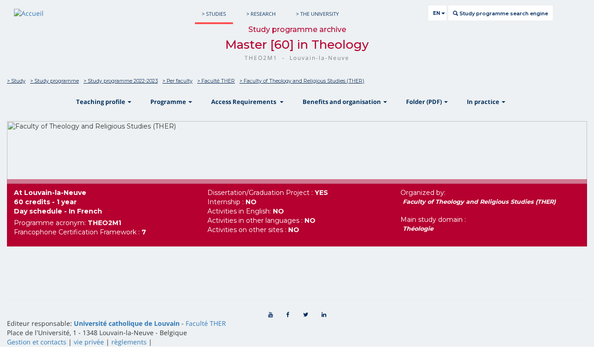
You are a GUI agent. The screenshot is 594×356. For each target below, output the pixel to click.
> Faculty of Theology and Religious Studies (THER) (301, 81)
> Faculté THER (216, 81)
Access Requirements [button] (245, 101)
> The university (317, 13)
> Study (16, 81)
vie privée (89, 341)
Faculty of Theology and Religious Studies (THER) (479, 201)
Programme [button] (168, 101)
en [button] (437, 13)
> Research (261, 13)
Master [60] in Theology (297, 44)
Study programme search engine (503, 13)
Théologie (418, 228)
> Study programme (54, 81)
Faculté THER (206, 323)
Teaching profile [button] (101, 101)
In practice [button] (484, 101)
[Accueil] (29, 13)
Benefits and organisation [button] (342, 101)
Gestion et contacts (36, 341)
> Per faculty (177, 81)
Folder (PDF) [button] (424, 101)
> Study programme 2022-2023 (121, 81)
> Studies (214, 13)
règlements (129, 341)
